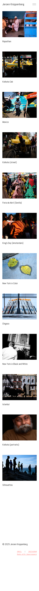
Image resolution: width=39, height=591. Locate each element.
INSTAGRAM (32, 551)
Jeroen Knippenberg (13, 4)
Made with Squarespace (27, 554)
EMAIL (19, 551)
